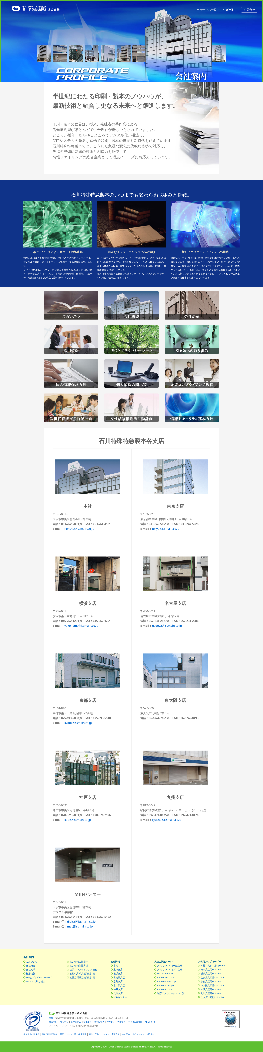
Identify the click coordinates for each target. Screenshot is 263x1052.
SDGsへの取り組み (35, 981)
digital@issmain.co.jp (81, 922)
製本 (91, 1034)
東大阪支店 (119, 985)
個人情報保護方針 (79, 965)
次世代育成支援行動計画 (82, 973)
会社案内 (126, 1034)
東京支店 (118, 969)
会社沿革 (30, 969)
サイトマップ (138, 1034)
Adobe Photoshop (166, 981)
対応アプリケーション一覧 (171, 993)
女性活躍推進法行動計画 (82, 977)
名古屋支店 (119, 977)
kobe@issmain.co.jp (77, 820)
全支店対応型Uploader (212, 997)
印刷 (97, 1034)
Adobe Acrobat (165, 989)
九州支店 (118, 993)
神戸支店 (118, 989)
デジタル (105, 1034)
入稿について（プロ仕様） (171, 969)
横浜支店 (118, 973)
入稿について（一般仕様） (171, 965)
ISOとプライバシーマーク (39, 977)
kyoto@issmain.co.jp (78, 723)
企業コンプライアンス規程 (83, 969)
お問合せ (249, 10)
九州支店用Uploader (211, 993)
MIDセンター (120, 997)
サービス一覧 (208, 10)
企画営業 (116, 1034)
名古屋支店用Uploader (212, 977)
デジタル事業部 (135, 1021)
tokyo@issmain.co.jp (165, 529)
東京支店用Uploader (211, 969)
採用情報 (30, 973)
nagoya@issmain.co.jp (167, 626)
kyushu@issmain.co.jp (166, 820)
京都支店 (118, 981)
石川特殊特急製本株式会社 (48, 8)
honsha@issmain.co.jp (79, 529)
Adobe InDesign (165, 985)
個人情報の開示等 (79, 961)
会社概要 (30, 965)
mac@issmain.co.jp (80, 926)
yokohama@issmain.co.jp (81, 626)
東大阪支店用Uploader (212, 985)
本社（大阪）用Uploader (213, 965)
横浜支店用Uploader (211, 973)
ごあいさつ (31, 961)
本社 (115, 965)
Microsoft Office (165, 973)
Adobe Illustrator (166, 977)
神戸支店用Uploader (211, 989)
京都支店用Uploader (211, 981)
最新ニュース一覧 (68, 1034)
